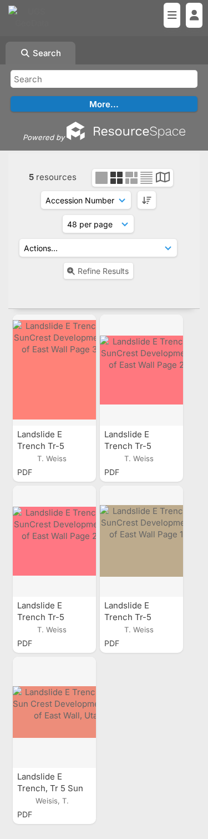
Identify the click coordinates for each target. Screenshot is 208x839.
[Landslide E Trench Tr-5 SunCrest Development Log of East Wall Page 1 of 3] (141, 541)
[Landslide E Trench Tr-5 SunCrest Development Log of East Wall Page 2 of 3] (141, 370)
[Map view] (163, 178)
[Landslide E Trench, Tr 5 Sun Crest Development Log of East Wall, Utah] (54, 712)
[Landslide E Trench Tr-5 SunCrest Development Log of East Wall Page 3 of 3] (54, 370)
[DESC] (147, 200)
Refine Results (103, 271)
